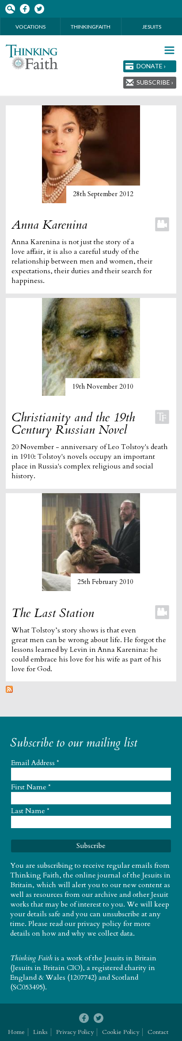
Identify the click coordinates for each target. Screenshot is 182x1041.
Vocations (30, 26)
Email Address (35, 763)
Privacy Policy (75, 1032)
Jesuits (151, 26)
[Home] (32, 57)
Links (40, 1032)
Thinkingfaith (90, 26)
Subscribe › (154, 82)
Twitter (39, 9)
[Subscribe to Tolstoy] (9, 690)
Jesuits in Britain (130, 958)
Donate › (151, 66)
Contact (158, 1032)
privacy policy (99, 924)
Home (16, 1032)
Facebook (24, 9)
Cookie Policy (120, 1032)
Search (9, 9)
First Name (31, 787)
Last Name (30, 811)
